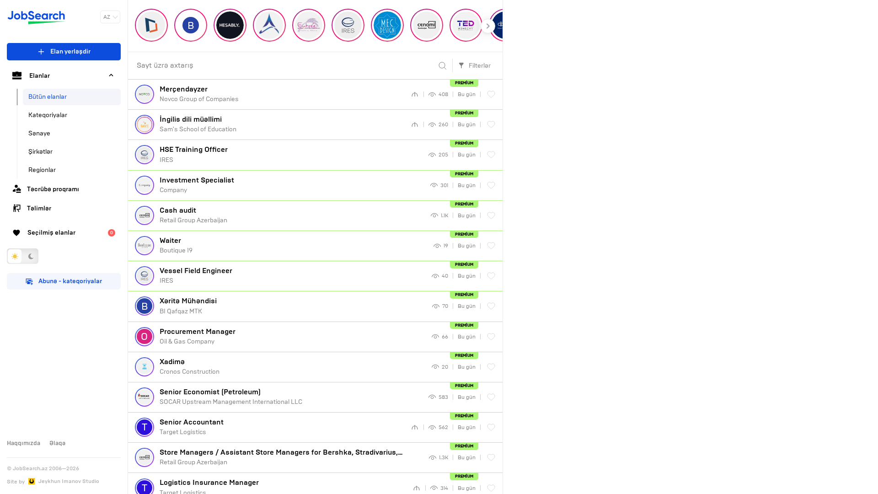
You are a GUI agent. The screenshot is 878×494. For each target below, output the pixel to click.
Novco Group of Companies (199, 94)
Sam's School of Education (198, 124)
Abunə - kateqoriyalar (70, 281)
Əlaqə (57, 443)
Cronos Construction (190, 366)
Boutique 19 (176, 245)
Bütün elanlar (47, 97)
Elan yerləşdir (70, 51)
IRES (194, 154)
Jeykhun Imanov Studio (68, 481)
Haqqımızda (23, 443)
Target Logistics (192, 427)
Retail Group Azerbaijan (193, 215)
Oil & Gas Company (198, 336)
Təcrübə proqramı (53, 189)
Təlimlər (39, 208)
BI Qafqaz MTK (188, 305)
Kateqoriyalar (47, 115)
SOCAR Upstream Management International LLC (231, 396)
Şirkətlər (40, 152)
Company (197, 185)
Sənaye (39, 133)
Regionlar (42, 170)
